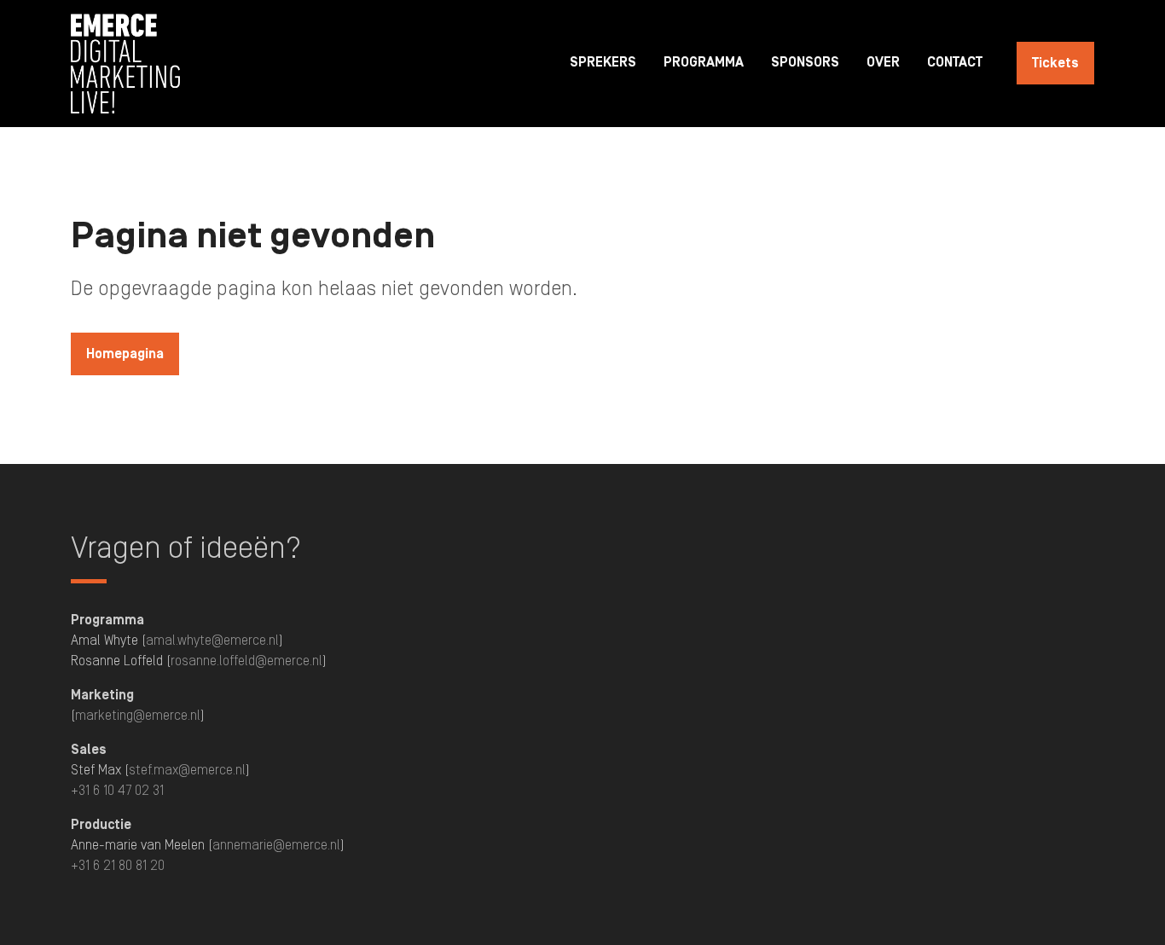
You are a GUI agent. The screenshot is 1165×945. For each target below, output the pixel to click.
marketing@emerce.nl (137, 716)
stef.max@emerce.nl (187, 771)
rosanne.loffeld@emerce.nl (246, 662)
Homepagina (125, 355)
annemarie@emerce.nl (276, 846)
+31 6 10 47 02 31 (117, 791)
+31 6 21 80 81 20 (118, 866)
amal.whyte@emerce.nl (212, 641)
